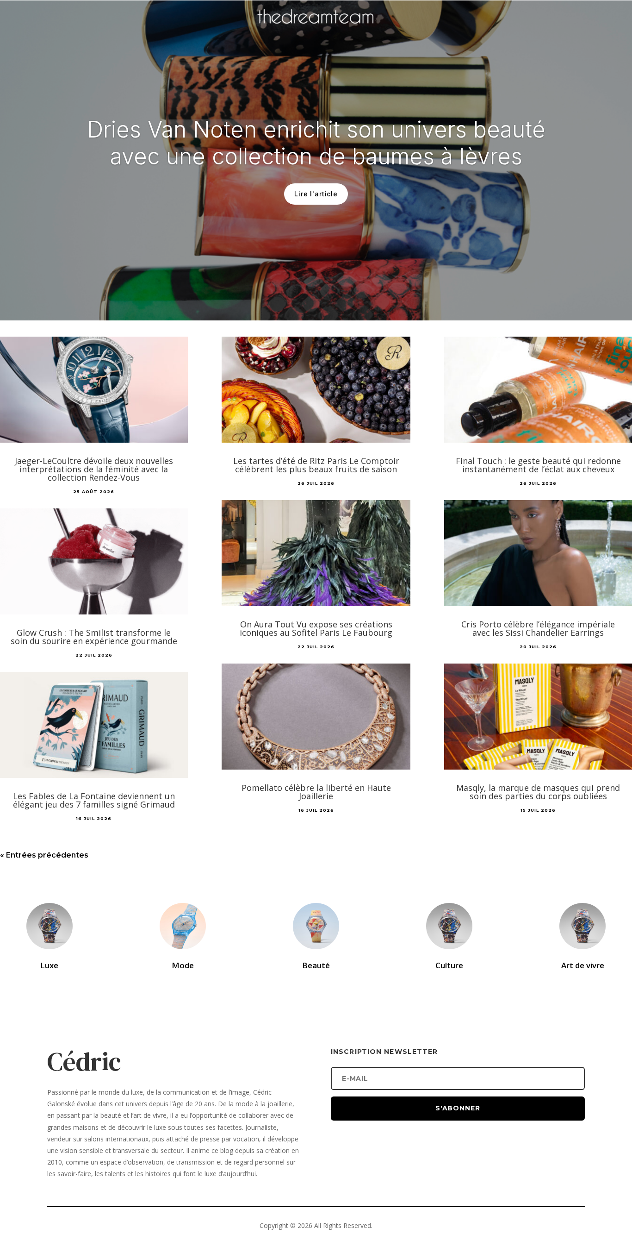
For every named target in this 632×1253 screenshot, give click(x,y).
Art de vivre (582, 965)
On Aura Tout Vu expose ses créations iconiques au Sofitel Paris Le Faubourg (316, 628)
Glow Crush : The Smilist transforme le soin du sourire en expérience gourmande (94, 636)
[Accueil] (316, 30)
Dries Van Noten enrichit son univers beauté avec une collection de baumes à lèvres (316, 143)
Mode (183, 965)
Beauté (316, 965)
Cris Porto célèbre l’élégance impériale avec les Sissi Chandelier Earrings (538, 628)
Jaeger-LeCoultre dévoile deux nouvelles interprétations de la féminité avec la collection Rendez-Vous (94, 469)
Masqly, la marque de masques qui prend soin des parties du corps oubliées (538, 792)
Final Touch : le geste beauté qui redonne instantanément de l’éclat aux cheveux (538, 465)
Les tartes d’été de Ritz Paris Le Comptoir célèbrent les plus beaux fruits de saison (316, 465)
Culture (449, 965)
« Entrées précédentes (44, 855)
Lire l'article (316, 194)
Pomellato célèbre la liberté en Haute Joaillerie (316, 792)
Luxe (49, 965)
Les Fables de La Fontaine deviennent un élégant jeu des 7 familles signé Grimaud (94, 800)
